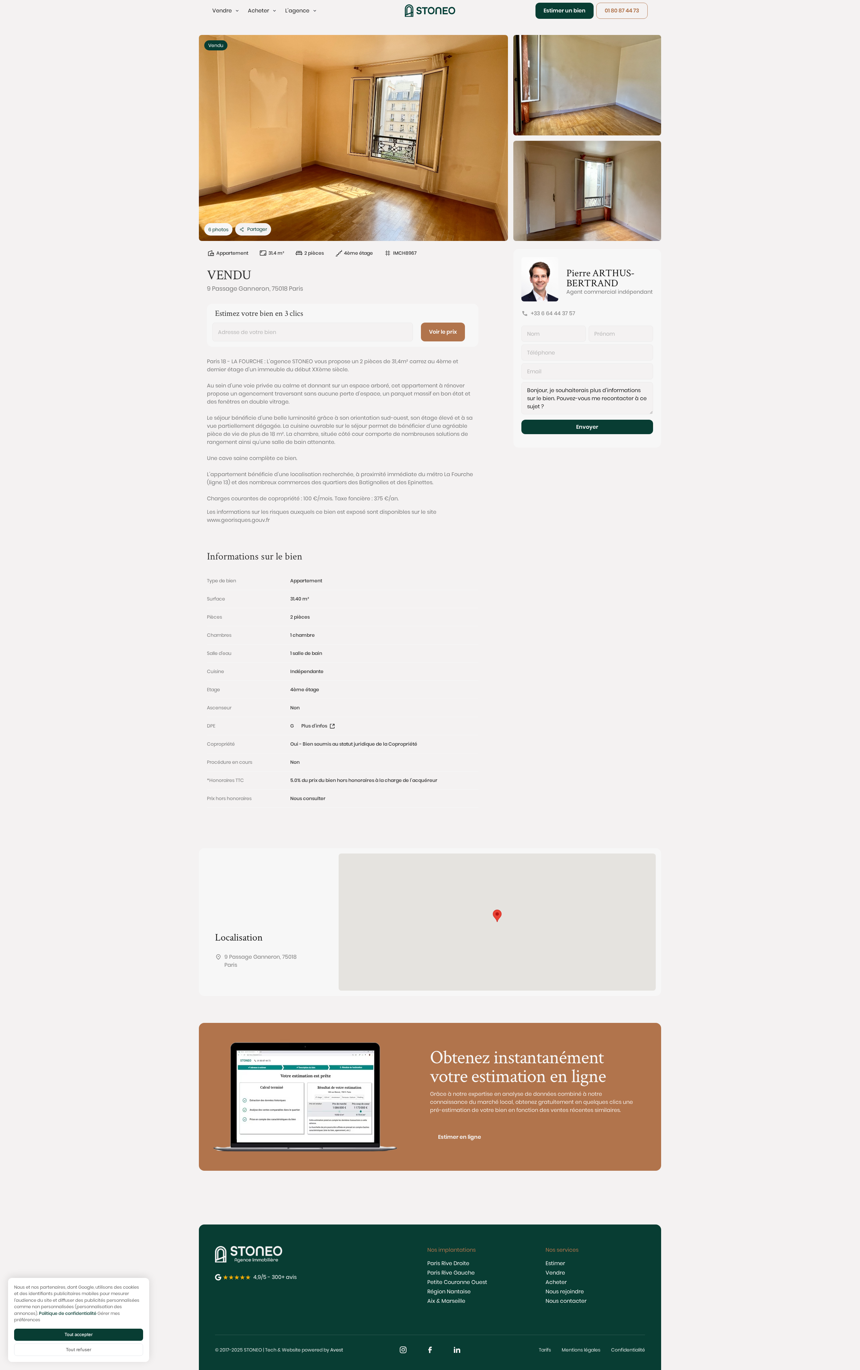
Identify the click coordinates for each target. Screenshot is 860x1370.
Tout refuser (78, 1349)
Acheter (556, 1282)
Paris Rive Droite (448, 1263)
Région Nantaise (449, 1291)
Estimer (555, 1263)
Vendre (555, 1273)
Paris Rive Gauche (451, 1273)
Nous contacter (566, 1301)
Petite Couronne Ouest (457, 1282)
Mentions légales (581, 1349)
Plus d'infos (314, 725)
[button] (226, 11)
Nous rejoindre (565, 1291)
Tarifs (545, 1349)
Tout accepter (78, 1334)
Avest (336, 1349)
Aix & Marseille (446, 1301)
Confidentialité (628, 1349)
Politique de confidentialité (67, 1313)
